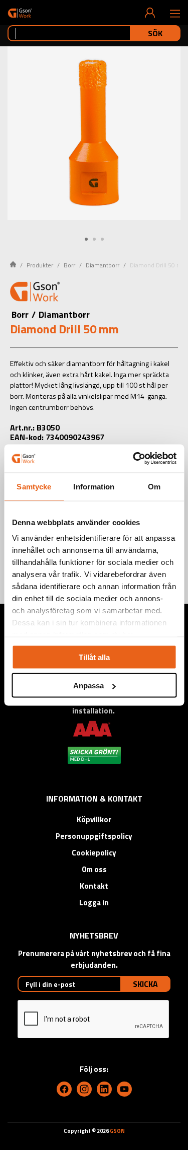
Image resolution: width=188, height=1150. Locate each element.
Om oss (94, 869)
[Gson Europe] (35, 293)
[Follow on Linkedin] (104, 1089)
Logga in (94, 902)
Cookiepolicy (94, 852)
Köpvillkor (94, 819)
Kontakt (94, 886)
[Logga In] (149, 13)
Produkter (40, 265)
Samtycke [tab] (34, 486)
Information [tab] (93, 486)
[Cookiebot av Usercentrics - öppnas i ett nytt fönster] (133, 458)
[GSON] (20, 13)
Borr (69, 265)
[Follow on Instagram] (84, 1089)
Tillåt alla (94, 657)
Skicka (145, 984)
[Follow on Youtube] (124, 1089)
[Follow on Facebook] (64, 1089)
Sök (155, 33)
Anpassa (88, 685)
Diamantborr (102, 265)
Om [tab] (154, 486)
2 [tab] (94, 239)
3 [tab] (102, 239)
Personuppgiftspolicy (94, 836)
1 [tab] (86, 239)
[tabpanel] (94, 133)
